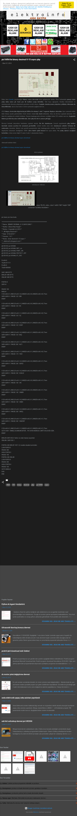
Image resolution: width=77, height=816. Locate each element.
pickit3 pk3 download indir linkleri (16, 651)
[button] (74, 60)
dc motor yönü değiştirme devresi (16, 674)
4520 (8, 485)
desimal (26, 485)
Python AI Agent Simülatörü (13, 604)
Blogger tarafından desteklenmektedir (39, 808)
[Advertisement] (38, 548)
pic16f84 (39, 485)
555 (13, 485)
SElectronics (36, 812)
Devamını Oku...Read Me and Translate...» (58, 621)
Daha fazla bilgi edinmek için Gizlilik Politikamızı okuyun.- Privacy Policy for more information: (27, 7)
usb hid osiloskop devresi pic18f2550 (17, 721)
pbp (33, 485)
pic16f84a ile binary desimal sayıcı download (16, 138)
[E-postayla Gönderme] (7, 481)
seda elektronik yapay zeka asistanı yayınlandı (21, 698)
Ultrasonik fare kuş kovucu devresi (16, 628)
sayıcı (47, 485)
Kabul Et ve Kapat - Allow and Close (66, 5)
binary (19, 485)
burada (11, 99)
